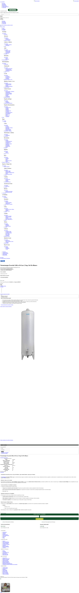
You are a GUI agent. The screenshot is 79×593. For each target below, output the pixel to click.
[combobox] (4, 17)
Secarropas (4, 545)
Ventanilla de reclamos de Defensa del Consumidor (10, 564)
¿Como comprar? (5, 252)
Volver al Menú (2, 26)
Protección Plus (5, 570)
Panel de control (4, 5)
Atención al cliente (5, 560)
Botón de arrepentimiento (6, 562)
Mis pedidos (4, 4)
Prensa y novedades (5, 573)
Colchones (4, 547)
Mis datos (3, 3)
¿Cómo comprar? (5, 568)
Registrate (4, 569)
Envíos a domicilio (5, 572)
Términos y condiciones (6, 558)
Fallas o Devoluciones (6, 561)
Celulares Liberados (5, 543)
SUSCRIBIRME (39, 518)
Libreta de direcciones (5, 6)
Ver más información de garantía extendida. (7, 304)
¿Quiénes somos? (5, 567)
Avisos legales (5, 557)
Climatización (5, 532)
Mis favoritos (4, 22)
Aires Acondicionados (6, 535)
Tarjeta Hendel (5, 254)
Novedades (4, 551)
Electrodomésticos (5, 534)
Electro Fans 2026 (5, 554)
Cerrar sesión (4, 7)
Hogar (3, 537)
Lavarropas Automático (6, 544)
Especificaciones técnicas (4, 457)
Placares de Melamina (6, 546)
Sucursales (4, 251)
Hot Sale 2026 (5, 553)
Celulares (4, 533)
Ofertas (4, 550)
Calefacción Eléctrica (6, 541)
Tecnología (4, 536)
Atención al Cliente (5, 253)
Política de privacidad (6, 559)
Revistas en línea (5, 571)
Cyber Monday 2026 (6, 552)
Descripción (2, 472)
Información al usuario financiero (7, 563)
